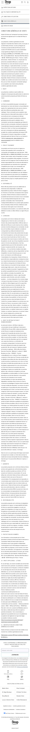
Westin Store (5, 688)
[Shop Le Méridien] (10, 2)
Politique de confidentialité (11, 12)
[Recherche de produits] (24, 2)
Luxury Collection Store (8, 699)
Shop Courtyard (20, 688)
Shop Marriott (5, 696)
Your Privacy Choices (9, 713)
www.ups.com (9, 138)
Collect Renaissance (22, 699)
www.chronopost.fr (6, 140)
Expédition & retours (9, 7)
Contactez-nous (8, 25)
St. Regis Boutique (7, 692)
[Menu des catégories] (2, 2)
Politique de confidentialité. (22, 666)
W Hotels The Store (21, 692)
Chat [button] (22, 674)
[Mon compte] (27, 2)
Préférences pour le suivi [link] (20, 713)
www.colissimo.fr (18, 138)
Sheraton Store (20, 696)
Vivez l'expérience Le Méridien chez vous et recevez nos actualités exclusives (15, 644)
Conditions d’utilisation (10, 16)
